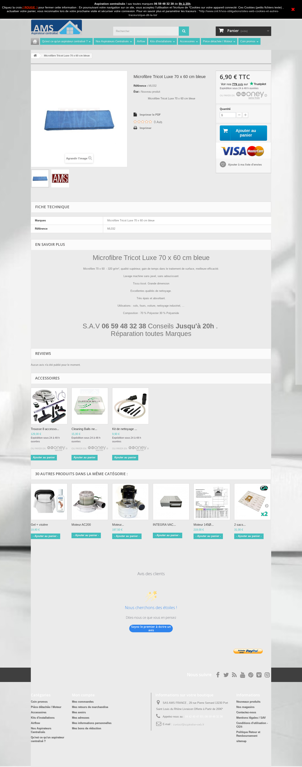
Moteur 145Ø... (204, 524)
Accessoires (187, 41)
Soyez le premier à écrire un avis (151, 628)
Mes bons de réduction (86, 728)
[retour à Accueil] (35, 55)
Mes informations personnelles (91, 722)
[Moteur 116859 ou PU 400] (130, 501)
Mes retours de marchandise (90, 706)
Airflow (141, 41)
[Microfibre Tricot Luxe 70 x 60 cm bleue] (40, 178)
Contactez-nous (246, 712)
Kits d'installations (161, 41)
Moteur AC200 (81, 524)
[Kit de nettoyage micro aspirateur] (130, 406)
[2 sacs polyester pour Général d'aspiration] (252, 501)
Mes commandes (82, 701)
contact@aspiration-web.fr (188, 724)
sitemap (241, 741)
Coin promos (247, 41)
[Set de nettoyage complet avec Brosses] (49, 406)
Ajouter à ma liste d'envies (244, 164)
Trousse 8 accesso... (45, 429)
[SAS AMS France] (69, 27)
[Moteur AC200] (89, 501)
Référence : (141, 85)
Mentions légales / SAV (251, 717)
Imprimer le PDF (150, 114)
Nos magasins (245, 706)
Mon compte (83, 694)
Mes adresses (80, 717)
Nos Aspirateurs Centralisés (112, 41)
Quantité (225, 108)
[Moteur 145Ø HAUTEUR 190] (212, 501)
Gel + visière (39, 524)
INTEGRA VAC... (164, 524)
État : (137, 91)
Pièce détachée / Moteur (217, 41)
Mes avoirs (79, 712)
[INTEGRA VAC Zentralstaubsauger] (171, 501)
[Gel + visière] (49, 501)
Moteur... (118, 524)
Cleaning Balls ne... (84, 429)
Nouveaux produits (248, 701)
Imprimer (145, 128)
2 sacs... (240, 524)
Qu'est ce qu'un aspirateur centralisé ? (65, 41)
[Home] (35, 41)
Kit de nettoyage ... (124, 429)
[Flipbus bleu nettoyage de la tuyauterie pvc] (89, 406)
